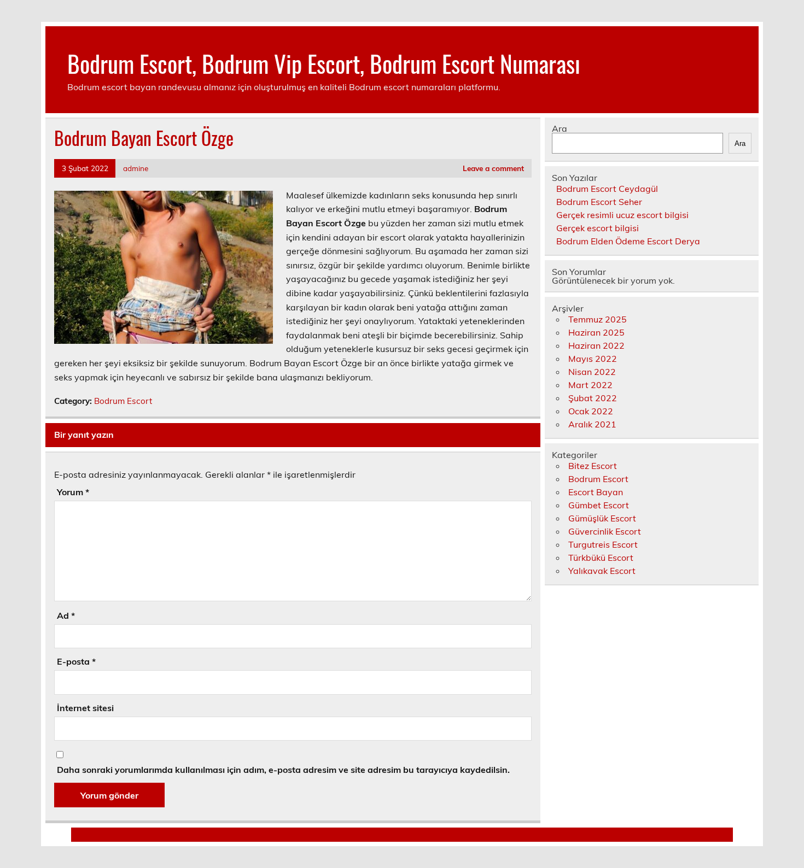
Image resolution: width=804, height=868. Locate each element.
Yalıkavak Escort (602, 570)
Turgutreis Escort (603, 544)
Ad (66, 615)
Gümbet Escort (598, 505)
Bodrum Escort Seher (599, 201)
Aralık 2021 (592, 424)
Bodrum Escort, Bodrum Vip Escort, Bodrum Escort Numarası (323, 62)
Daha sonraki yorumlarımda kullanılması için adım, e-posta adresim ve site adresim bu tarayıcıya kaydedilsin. (283, 769)
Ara (559, 128)
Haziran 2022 (596, 345)
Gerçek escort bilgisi (597, 227)
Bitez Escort (592, 465)
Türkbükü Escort (600, 557)
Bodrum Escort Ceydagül (607, 188)
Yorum (73, 492)
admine (135, 168)
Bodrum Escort (123, 401)
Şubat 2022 (592, 397)
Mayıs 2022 (592, 358)
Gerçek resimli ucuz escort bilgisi (622, 214)
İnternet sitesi (85, 707)
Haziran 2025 (596, 332)
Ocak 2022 (590, 411)
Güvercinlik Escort (604, 531)
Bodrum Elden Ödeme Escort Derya (628, 241)
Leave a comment (493, 168)
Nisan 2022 (592, 371)
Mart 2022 (590, 384)
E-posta (76, 661)
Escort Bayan (595, 491)
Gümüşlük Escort (602, 518)
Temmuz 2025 (597, 319)
